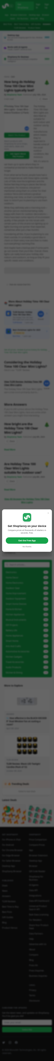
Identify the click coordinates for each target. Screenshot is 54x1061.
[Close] (48, 513)
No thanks (27, 546)
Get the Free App (27, 540)
